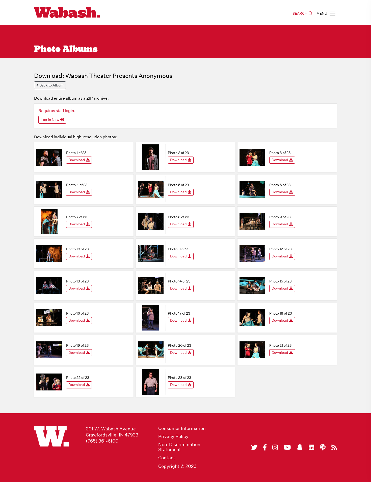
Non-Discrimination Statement (179, 447)
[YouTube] (287, 447)
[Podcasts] (323, 447)
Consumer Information (182, 428)
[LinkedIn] (311, 447)
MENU (321, 13)
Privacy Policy (173, 436)
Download (76, 160)
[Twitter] (254, 447)
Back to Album (51, 85)
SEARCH (300, 13)
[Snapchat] (300, 447)
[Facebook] (265, 447)
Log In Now (50, 119)
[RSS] (334, 447)
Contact (166, 457)
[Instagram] (275, 447)
